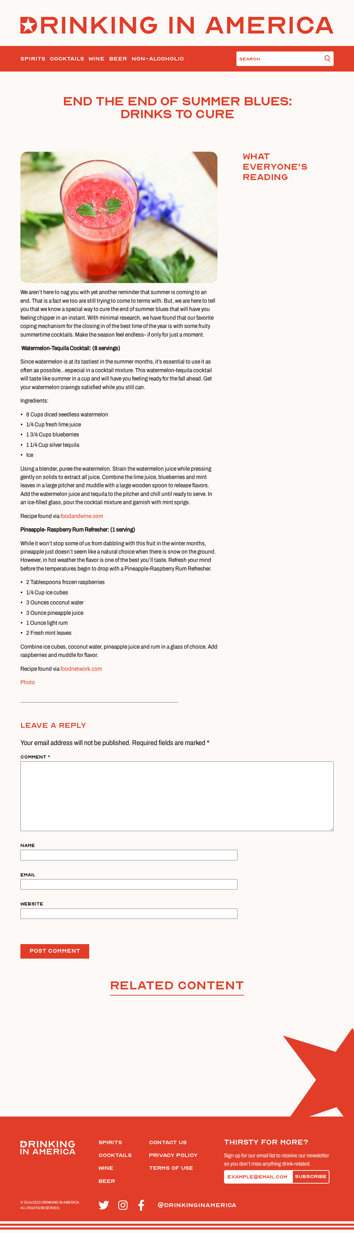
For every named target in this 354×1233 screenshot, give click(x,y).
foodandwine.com (81, 516)
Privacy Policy (173, 1155)
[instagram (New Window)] (124, 1205)
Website (31, 903)
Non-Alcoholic (157, 59)
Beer (118, 59)
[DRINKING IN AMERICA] (177, 25)
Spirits (32, 59)
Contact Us (168, 1142)
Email (27, 874)
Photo (27, 682)
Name (27, 845)
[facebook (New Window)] (144, 1205)
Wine (96, 59)
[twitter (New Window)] (105, 1205)
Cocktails (67, 59)
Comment (35, 757)
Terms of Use (171, 1168)
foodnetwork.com (81, 669)
